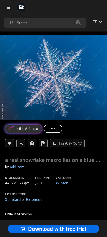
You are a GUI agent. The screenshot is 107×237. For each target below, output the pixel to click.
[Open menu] (8, 7)
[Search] (11, 22)
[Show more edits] (53, 129)
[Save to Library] (9, 143)
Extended (34, 199)
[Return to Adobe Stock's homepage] (21, 7)
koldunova (16, 166)
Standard (13, 199)
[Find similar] (78, 22)
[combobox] (45, 23)
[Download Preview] (20, 143)
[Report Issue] (43, 143)
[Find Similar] (32, 143)
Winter (62, 182)
